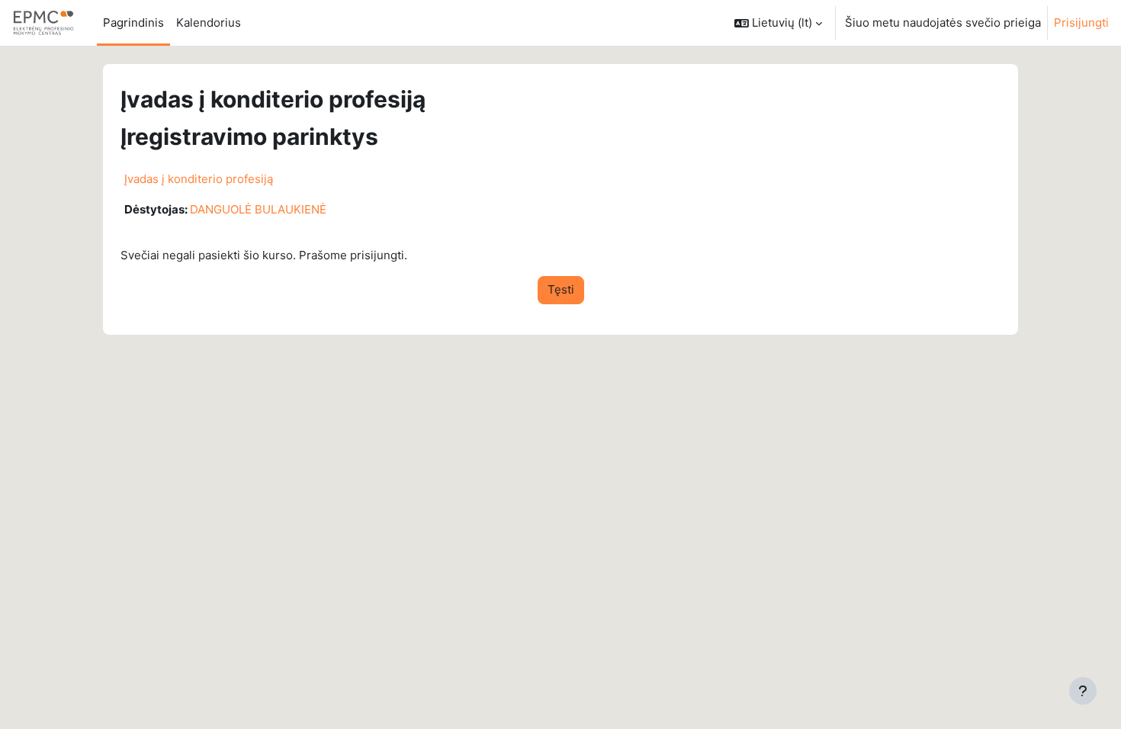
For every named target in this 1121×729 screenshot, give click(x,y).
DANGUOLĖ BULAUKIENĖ (258, 209)
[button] (778, 23)
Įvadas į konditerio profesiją (198, 179)
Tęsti (561, 289)
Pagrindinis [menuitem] (133, 22)
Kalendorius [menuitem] (208, 22)
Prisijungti (1081, 22)
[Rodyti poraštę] (1083, 691)
